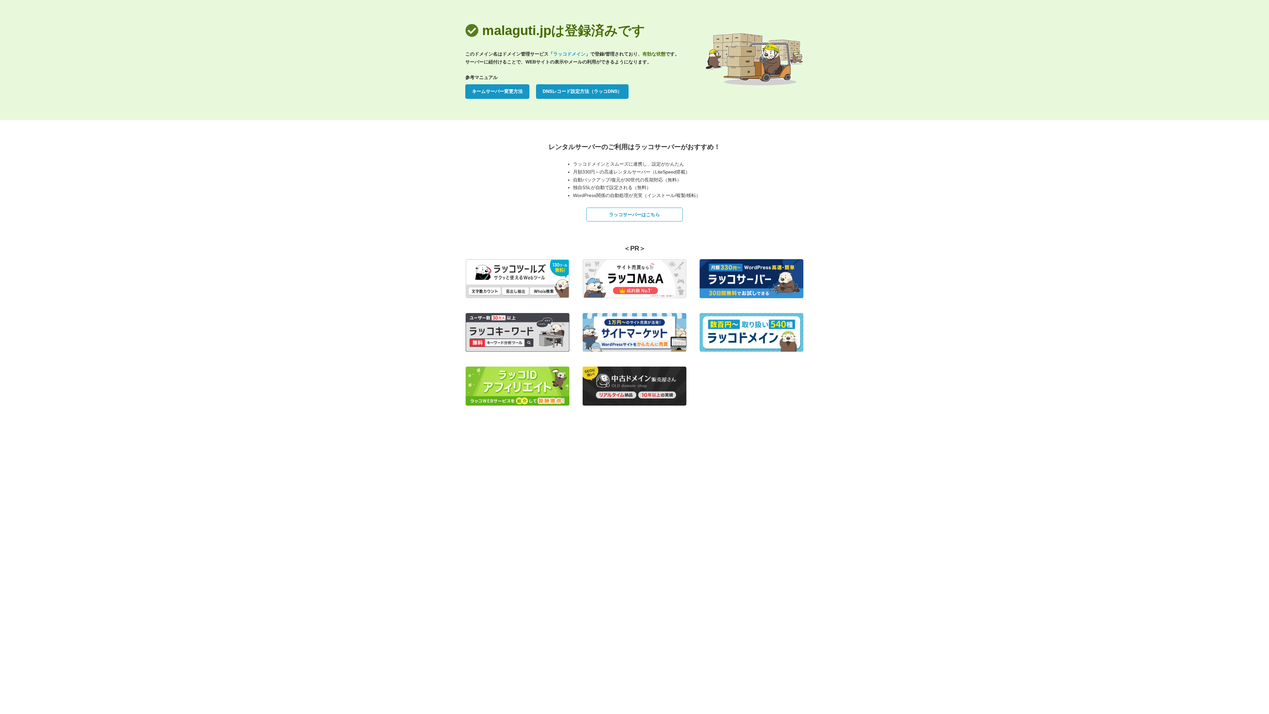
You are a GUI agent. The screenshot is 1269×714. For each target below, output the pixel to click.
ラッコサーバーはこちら (634, 214)
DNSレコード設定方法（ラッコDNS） (582, 91)
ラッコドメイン (569, 54)
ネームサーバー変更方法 (497, 91)
